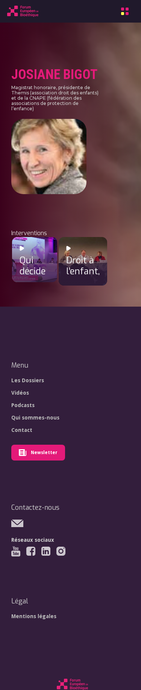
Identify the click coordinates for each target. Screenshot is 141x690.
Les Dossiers (27, 380)
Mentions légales (33, 616)
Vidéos (20, 393)
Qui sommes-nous (35, 418)
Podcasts (23, 405)
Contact (21, 430)
